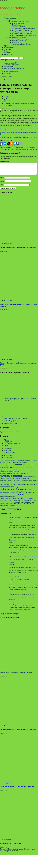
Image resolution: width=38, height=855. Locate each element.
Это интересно (9, 457)
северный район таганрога (21, 492)
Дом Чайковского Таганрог (21, 30)
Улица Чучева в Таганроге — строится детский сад (17, 129)
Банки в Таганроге (5, 460)
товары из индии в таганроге (25, 498)
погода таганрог (7, 487)
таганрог (7, 70)
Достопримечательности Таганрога (19, 21)
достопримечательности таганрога (22, 470)
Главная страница (10, 18)
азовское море (23, 462)
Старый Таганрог (10, 452)
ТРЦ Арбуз (34, 460)
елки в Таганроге (14, 471)
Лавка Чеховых (17, 25)
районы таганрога (4, 492)
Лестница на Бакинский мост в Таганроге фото (18, 147)
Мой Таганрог (5, 851)
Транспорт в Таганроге (9, 462)
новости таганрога (6, 478)
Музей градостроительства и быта (23, 32)
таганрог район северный (8, 498)
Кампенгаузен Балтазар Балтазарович (24, 39)
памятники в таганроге (32, 480)
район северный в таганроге (14, 68)
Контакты (7, 53)
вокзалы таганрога (30, 465)
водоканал (8, 73)
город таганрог (4, 470)
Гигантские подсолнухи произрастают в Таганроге (18, 247)
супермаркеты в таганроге (7, 495)
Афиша (6, 46)
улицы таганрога (10, 63)
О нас (6, 51)
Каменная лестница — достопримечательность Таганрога (23, 27)
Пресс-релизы (8, 448)
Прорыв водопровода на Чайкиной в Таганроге (17, 786)
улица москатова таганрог (29, 500)
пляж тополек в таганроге (8, 484)
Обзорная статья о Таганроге (9, 613)
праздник (17, 487)
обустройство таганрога (19, 480)
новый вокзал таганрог (21, 478)
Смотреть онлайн (6, 76)
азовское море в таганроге (7, 465)
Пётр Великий (16, 42)
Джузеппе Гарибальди (19, 40)
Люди (6, 445)
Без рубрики (8, 442)
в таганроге (8, 66)
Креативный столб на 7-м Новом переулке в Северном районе (23, 559)
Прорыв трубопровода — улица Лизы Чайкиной (20, 398)
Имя (2, 177)
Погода (13, 460)
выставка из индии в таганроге (22, 467)
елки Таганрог (4, 471)
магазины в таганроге (12, 65)
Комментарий (5, 161)
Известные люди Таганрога (17, 37)
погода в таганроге (11, 71)
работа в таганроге (25, 487)
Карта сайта (8, 54)
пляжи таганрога (15, 482)
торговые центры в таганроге (10, 500)
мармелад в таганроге (29, 476)
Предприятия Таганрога (23, 460)
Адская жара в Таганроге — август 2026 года (16, 672)
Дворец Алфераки (18, 23)
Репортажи (7, 49)
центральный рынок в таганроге (7, 505)
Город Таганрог (12, 8)
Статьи (6, 454)
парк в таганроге (4, 482)
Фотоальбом (8, 80)
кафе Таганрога (23, 473)
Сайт (1, 184)
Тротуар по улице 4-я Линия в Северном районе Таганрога (22, 537)
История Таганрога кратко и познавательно (22, 35)
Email (2, 181)
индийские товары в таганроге (9, 473)
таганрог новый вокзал (7, 496)
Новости (9, 47)
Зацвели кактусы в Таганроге (10, 843)
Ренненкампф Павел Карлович (22, 44)
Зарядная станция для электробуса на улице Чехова (18, 149)
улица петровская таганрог (6, 503)
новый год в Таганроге (5, 480)
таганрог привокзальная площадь (24, 496)
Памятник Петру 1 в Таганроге (22, 33)
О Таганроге (8, 20)
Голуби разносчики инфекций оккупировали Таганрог (22, 597)
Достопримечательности (12, 443)
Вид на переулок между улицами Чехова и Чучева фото (18, 137)
